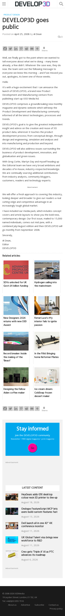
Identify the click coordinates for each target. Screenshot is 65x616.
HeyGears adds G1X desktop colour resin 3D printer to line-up (39, 496)
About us (12, 604)
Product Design (12, 14)
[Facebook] (5, 48)
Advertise (25, 604)
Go (32, 448)
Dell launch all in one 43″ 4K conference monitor (36, 525)
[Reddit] (26, 48)
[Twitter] (10, 48)
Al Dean (37, 34)
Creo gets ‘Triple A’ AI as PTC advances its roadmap (37, 554)
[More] (37, 48)
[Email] (32, 48)
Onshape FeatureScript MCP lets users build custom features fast (39, 511)
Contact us (54, 604)
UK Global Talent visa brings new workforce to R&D (39, 539)
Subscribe (39, 604)
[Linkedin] (15, 48)
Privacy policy (56, 608)
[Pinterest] (21, 48)
